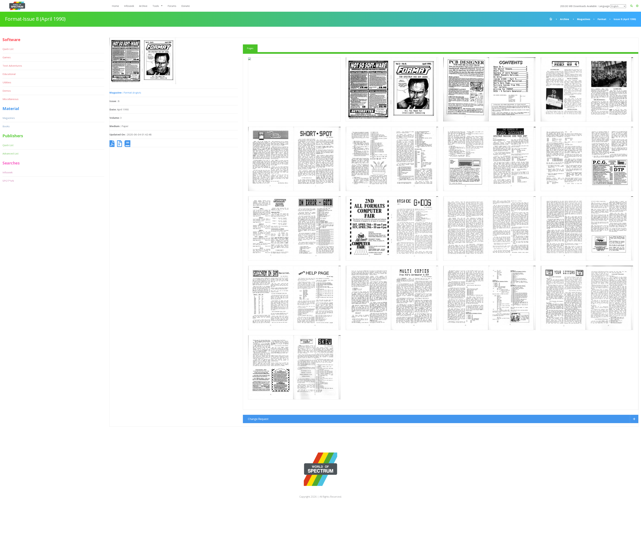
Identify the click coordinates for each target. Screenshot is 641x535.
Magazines (583, 19)
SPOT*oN (8, 180)
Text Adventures (12, 65)
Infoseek (129, 6)
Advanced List (11, 153)
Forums (172, 6)
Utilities (7, 82)
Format (602, 19)
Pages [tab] (250, 48)
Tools (155, 6)
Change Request (258, 419)
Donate (185, 6)
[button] (637, 6)
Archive (143, 6)
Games (7, 57)
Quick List (8, 49)
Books (6, 126)
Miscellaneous (11, 99)
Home (115, 6)
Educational (9, 74)
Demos (7, 90)
